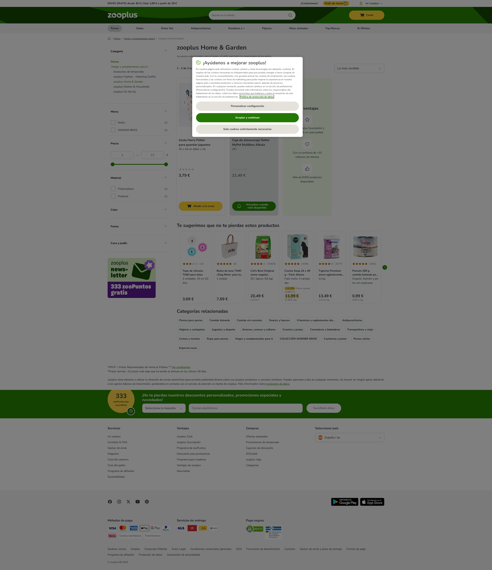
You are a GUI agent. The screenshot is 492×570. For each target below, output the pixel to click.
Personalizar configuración (247, 106)
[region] (247, 97)
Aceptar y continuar (247, 117)
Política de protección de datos (257, 96)
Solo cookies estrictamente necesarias (247, 129)
